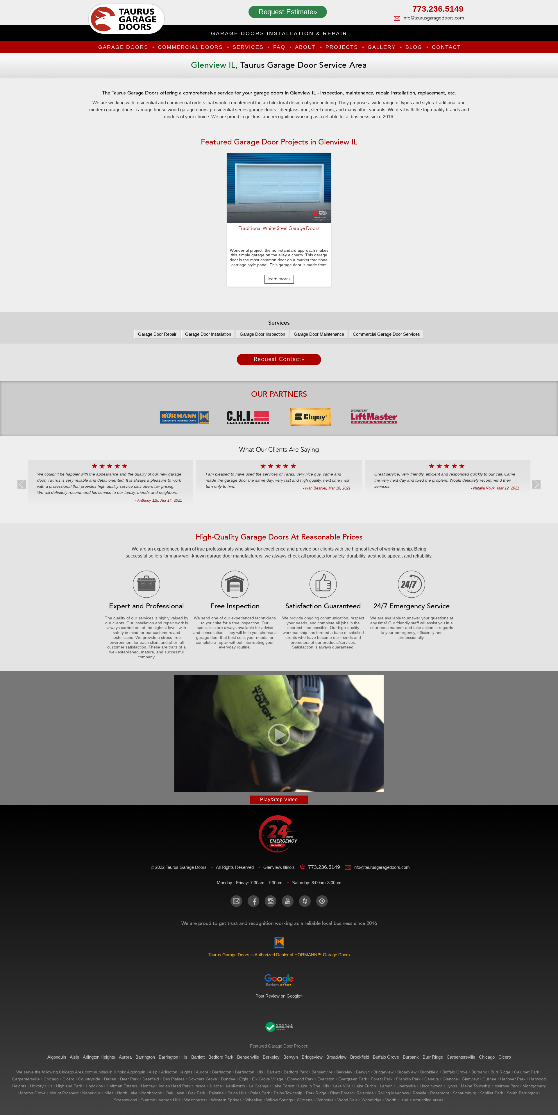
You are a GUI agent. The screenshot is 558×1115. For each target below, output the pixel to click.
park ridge (316, 1093)
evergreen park (352, 1079)
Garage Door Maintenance (319, 334)
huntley (148, 1086)
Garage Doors (123, 47)
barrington (221, 1072)
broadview (406, 1072)
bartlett (273, 1072)
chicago (51, 1079)
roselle (419, 1093)
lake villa (341, 1086)
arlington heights (176, 1072)
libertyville (406, 1086)
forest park (381, 1079)
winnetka (325, 1100)
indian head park (175, 1086)
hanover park (512, 1079)
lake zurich (365, 1086)
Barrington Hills (173, 1057)
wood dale (347, 1100)
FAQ (279, 47)
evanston (326, 1079)
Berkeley (271, 1057)
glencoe (450, 1079)
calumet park (526, 1072)
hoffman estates (122, 1086)
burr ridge (500, 1072)
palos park (260, 1093)
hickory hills (41, 1086)
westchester (195, 1100)
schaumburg (464, 1093)
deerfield (150, 1079)
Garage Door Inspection (262, 334)
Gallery (382, 47)
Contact (446, 47)
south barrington (522, 1093)
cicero (68, 1079)
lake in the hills (313, 1086)
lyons (451, 1086)
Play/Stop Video (279, 799)
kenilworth (235, 1086)
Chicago (487, 1057)
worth (390, 1100)
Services (248, 47)
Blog (413, 47)
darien (110, 1079)
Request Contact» (279, 359)
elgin (243, 1079)
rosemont (439, 1093)
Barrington (145, 1057)
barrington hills (249, 1072)
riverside (365, 1093)
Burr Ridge (433, 1057)
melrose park (506, 1086)
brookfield (429, 1072)
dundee (228, 1079)
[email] (236, 901)
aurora (202, 1072)
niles (108, 1093)
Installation (208, 334)
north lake (127, 1093)
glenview (470, 1079)
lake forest (283, 1086)
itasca (199, 1086)
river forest (341, 1093)
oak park (196, 1093)
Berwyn (290, 1057)
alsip (153, 1072)
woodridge (372, 1100)
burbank (479, 1072)
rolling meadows (393, 1093)
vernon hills (169, 1100)
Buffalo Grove (386, 1057)
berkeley (344, 1072)
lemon (386, 1086)
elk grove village (267, 1079)
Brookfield (359, 1057)
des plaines (174, 1079)
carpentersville (26, 1079)
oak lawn (175, 1093)
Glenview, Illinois (279, 867)
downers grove (202, 1079)
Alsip (74, 1057)
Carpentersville (461, 1057)
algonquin (136, 1072)
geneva (431, 1079)
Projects (342, 47)
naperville (91, 1093)
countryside (89, 1079)
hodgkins (94, 1086)
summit (148, 1100)
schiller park (491, 1093)
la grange (259, 1086)
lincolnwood (431, 1086)
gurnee (489, 1079)
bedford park (296, 1072)
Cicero (504, 1057)
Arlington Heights (99, 1057)
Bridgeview (312, 1057)
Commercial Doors (190, 47)
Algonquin (56, 1057)
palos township (288, 1093)
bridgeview (383, 1072)
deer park (129, 1079)
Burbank (411, 1057)
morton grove (33, 1093)
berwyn (363, 1072)
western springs (226, 1100)
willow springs (279, 1100)
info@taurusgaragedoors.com (433, 18)
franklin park (408, 1079)
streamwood (125, 1100)
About (305, 47)
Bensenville (248, 1057)
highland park (69, 1086)
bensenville (322, 1072)
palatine (216, 1093)
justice (215, 1086)
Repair (157, 334)
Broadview (336, 1057)
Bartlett (198, 1057)
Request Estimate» (288, 12)
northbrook (151, 1093)
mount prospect (63, 1093)
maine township (476, 1086)
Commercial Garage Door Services (386, 334)
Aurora (125, 1057)
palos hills (237, 1093)
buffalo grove (455, 1072)
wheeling (253, 1100)
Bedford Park (220, 1057)
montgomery (534, 1086)
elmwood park (300, 1079)
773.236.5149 (438, 9)
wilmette (305, 1100)
